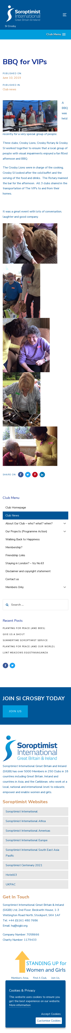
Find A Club (39, 978)
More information (20, 1005)
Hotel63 (11, 875)
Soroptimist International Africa (26, 821)
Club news (9, 89)
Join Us (55, 978)
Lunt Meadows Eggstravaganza (25, 652)
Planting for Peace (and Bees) (24, 628)
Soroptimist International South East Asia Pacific (32, 853)
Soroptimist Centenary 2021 (24, 865)
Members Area (19, 978)
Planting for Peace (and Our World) (29, 646)
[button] (55, 34)
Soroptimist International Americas (28, 831)
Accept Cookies (51, 1014)
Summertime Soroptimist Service (25, 640)
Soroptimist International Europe (27, 840)
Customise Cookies (49, 1021)
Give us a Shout (14, 634)
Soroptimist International (22, 812)
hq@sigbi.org (19, 926)
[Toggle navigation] (56, 14)
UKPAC (10, 884)
